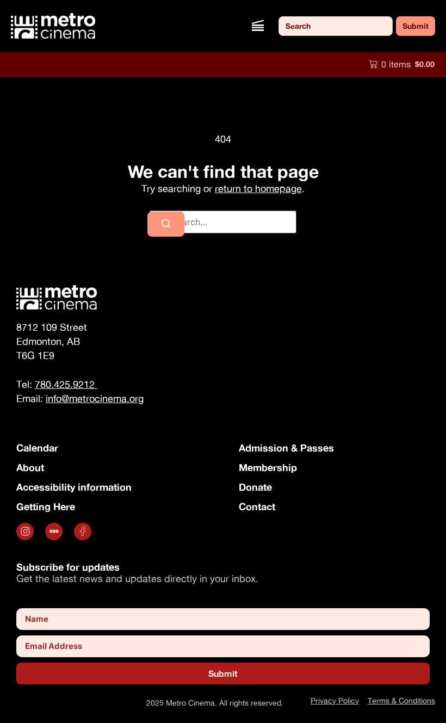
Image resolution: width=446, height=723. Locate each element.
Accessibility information (74, 486)
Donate (255, 486)
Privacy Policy (335, 700)
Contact (257, 506)
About (30, 467)
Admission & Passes (286, 447)
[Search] (165, 224)
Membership (268, 467)
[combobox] (335, 26)
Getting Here (45, 506)
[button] (258, 25)
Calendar (37, 447)
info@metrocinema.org (95, 398)
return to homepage (258, 188)
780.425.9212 (66, 384)
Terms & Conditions (401, 700)
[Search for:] (223, 222)
